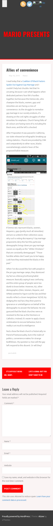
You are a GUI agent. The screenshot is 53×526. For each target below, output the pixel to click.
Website (8, 465)
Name (7, 441)
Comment (9, 403)
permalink (12, 353)
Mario (25, 76)
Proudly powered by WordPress (16, 516)
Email (7, 453)
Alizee (41, 516)
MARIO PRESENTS (26, 34)
